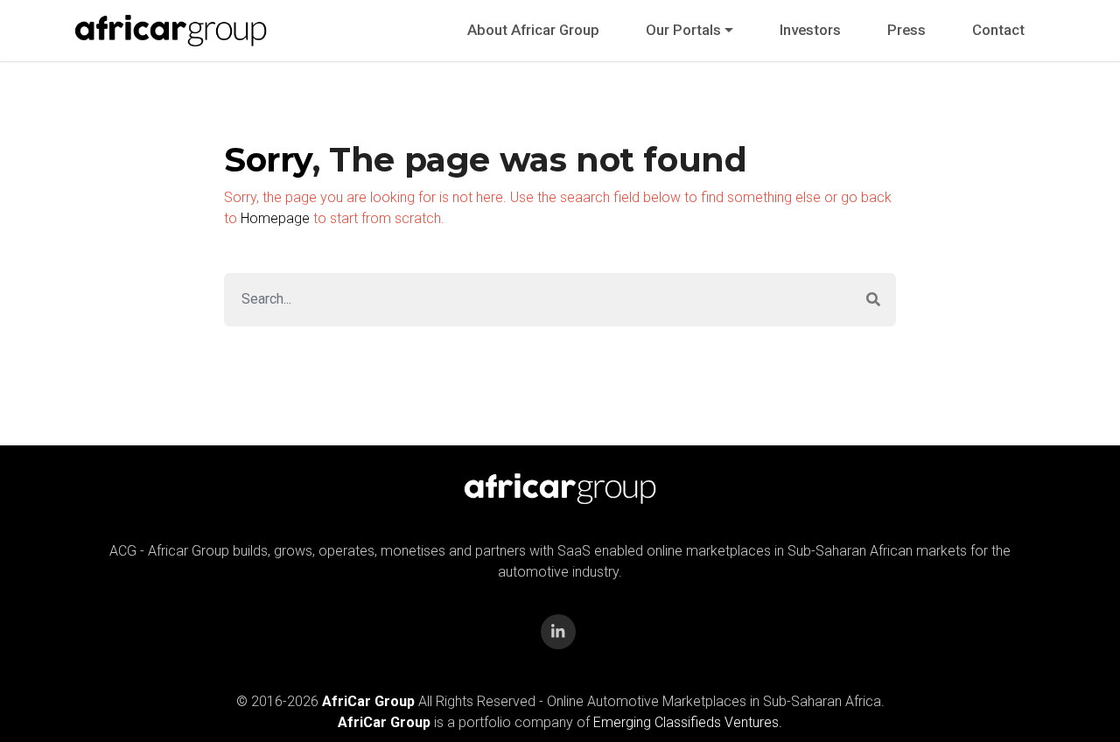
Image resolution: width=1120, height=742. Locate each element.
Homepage (275, 218)
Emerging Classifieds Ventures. (687, 722)
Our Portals (683, 29)
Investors (810, 29)
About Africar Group (533, 29)
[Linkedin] (558, 631)
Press (906, 29)
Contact (998, 29)
